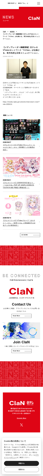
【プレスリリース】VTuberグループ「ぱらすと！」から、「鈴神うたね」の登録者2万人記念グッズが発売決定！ (19, 223)
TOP (4, 31)
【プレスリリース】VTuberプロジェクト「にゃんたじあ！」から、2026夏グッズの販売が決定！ (19, 147)
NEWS (12, 31)
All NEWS (24, 235)
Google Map (21, 418)
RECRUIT (11, 3)
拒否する (22, 469)
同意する (22, 463)
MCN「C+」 (22, 3)
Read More (16, 316)
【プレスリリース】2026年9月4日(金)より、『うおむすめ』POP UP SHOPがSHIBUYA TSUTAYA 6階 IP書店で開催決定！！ (19, 185)
